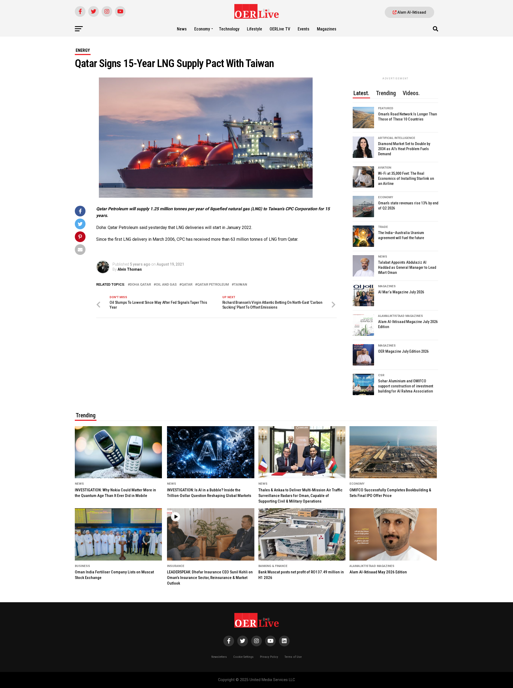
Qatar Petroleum (213, 284)
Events (303, 29)
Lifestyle (254, 29)
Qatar (186, 284)
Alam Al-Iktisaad (411, 12)
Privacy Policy (269, 657)
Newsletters (219, 657)
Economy (202, 29)
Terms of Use (293, 657)
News (182, 29)
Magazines (326, 29)
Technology (229, 29)
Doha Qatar (140, 284)
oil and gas (166, 284)
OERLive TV (280, 29)
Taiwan (240, 284)
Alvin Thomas (130, 269)
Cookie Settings (243, 657)
